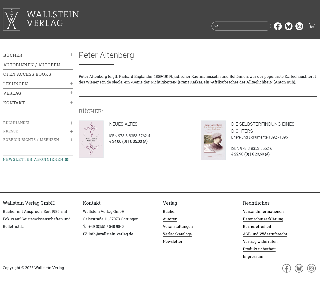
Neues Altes (123, 124)
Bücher (12, 55)
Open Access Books (27, 74)
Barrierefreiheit (257, 226)
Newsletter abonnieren (33, 159)
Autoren (170, 219)
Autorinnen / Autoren (31, 65)
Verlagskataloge (177, 234)
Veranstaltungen (178, 226)
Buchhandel (16, 122)
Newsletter (172, 241)
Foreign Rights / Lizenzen (31, 139)
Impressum (253, 256)
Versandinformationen (263, 211)
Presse (10, 131)
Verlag (12, 93)
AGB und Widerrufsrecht (265, 234)
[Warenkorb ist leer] (311, 26)
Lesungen (15, 84)
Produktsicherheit (259, 249)
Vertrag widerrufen (260, 241)
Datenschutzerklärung (263, 219)
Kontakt (14, 103)
